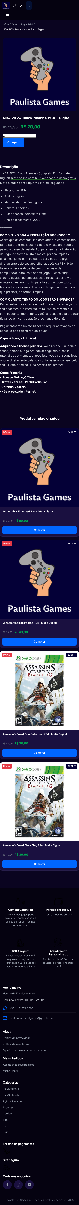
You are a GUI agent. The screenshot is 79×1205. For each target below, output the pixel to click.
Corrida (7, 1113)
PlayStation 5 (11, 1095)
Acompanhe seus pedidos (18, 1064)
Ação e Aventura (13, 1101)
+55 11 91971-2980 (21, 1008)
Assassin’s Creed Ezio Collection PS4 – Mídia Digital (34, 734)
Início (6, 24)
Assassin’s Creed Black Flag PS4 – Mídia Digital (31, 845)
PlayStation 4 (11, 1088)
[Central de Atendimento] (14, 5)
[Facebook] (7, 1184)
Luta (5, 1126)
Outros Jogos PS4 (22, 24)
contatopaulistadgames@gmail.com (31, 1018)
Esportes (8, 1107)
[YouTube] (29, 1184)
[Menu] (7, 15)
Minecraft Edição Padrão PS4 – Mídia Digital (29, 622)
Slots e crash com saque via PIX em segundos (32, 183)
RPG (5, 1132)
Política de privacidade (16, 1037)
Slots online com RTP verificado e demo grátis (43, 178)
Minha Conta (10, 1070)
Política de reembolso (16, 1044)
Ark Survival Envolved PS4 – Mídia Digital (27, 511)
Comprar (13, 142)
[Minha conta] (21, 5)
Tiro (5, 1119)
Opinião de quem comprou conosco (24, 1050)
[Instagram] (18, 1184)
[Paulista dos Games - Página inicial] (6, 5)
